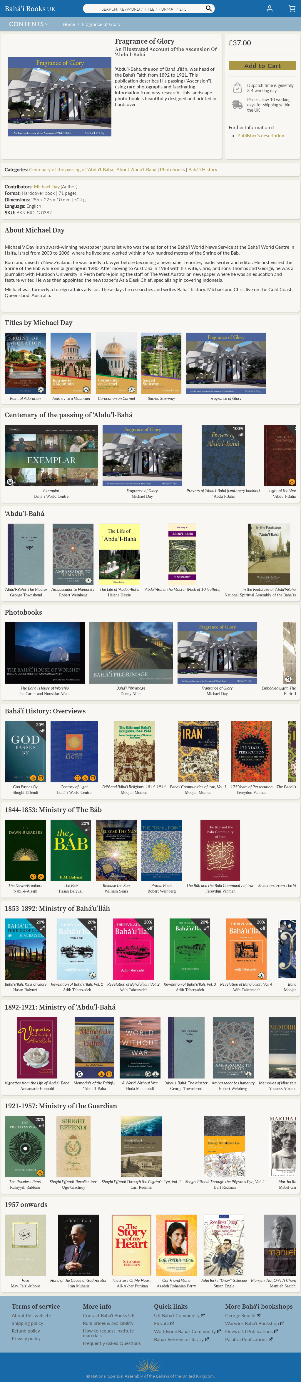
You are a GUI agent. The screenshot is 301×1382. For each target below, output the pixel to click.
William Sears (116, 891)
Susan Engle (224, 1286)
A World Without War (140, 1082)
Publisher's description (261, 135)
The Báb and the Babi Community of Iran (220, 885)
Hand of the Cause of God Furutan (78, 1280)
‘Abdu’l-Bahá (284, 496)
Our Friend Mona (176, 1280)
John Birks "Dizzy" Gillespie (224, 1280)
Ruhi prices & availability (108, 1323)
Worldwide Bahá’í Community (185, 1331)
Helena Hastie (119, 595)
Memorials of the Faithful (94, 1082)
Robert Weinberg (73, 595)
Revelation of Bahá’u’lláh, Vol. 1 (77, 984)
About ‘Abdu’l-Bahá (136, 169)
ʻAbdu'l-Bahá (223, 496)
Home (69, 24)
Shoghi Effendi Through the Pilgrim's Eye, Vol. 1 (141, 1181)
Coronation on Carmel (116, 398)
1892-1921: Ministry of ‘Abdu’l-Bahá (60, 1007)
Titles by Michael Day (39, 322)
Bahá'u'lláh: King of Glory (26, 984)
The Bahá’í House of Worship (45, 687)
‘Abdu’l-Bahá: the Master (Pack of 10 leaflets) (182, 589)
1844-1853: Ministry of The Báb (53, 809)
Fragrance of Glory (101, 24)
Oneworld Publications (249, 1331)
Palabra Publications (247, 1339)
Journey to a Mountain (71, 398)
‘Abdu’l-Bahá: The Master (26, 589)
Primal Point (161, 885)
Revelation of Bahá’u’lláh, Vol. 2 (133, 984)
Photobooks (172, 169)
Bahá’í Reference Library (179, 1339)
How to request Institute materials (108, 1333)
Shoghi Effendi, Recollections (74, 1181)
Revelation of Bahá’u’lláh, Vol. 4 (246, 984)
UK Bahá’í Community (177, 1315)
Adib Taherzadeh (77, 990)
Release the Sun (116, 885)
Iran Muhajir (78, 1286)
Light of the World (284, 490)
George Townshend (26, 595)
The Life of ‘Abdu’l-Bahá (119, 589)
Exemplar (51, 490)
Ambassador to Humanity (73, 589)
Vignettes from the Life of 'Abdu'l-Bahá (37, 1082)
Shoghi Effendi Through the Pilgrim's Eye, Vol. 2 (225, 1181)
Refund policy (26, 1330)
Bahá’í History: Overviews (45, 711)
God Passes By (25, 786)
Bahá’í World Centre (51, 496)
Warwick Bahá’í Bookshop (252, 1323)
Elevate (162, 1323)
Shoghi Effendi (25, 792)
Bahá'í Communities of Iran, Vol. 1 (198, 786)
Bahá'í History (202, 169)
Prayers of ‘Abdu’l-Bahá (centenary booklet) (223, 490)
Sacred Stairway (161, 398)
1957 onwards (26, 1204)
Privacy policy (26, 1338)
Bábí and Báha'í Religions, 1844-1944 (134, 786)
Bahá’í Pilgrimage (131, 687)
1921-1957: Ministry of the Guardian (61, 1106)
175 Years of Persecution (251, 786)
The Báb (71, 885)
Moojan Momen (134, 792)
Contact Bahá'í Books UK (109, 1315)
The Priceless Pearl (25, 1181)
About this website (31, 1315)
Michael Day (47, 186)
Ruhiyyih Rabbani (25, 1187)
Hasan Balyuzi (71, 891)
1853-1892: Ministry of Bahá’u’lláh (57, 908)
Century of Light (74, 786)
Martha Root (289, 1181)
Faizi (25, 1280)
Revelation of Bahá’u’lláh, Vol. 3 (190, 984)
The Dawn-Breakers (25, 885)
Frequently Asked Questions (112, 1343)
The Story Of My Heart (131, 1280)
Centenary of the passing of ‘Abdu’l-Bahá (71, 169)
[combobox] (149, 8)
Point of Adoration (25, 398)
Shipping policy (27, 1323)
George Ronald (241, 1315)
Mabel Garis (289, 1187)
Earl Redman (141, 1187)
